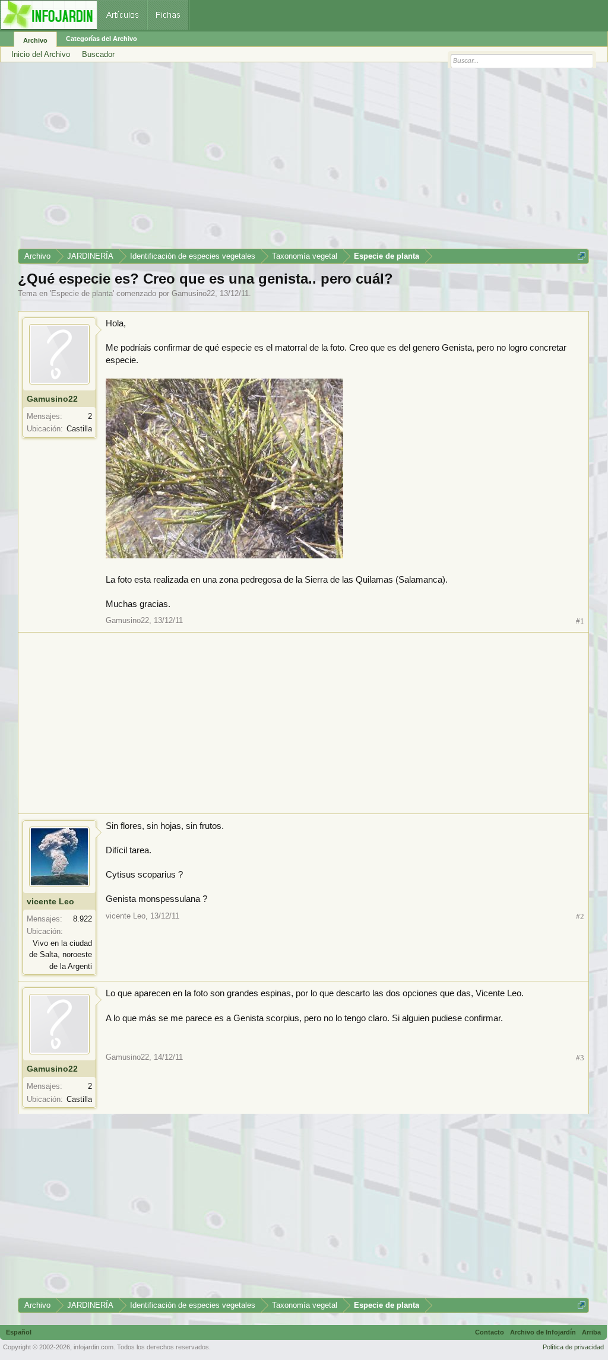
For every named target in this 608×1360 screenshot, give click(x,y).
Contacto (489, 1332)
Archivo (35, 40)
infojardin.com (93, 1347)
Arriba (591, 1332)
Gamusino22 (193, 293)
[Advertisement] (303, 160)
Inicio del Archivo (40, 54)
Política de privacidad (573, 1347)
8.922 (82, 918)
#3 (580, 1057)
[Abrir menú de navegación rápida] (581, 256)
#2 (580, 916)
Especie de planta (82, 293)
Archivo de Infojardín (543, 1332)
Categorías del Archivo (101, 38)
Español (18, 1332)
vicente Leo (50, 901)
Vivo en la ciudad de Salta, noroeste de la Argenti (60, 955)
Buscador (98, 54)
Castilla (79, 428)
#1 (580, 621)
